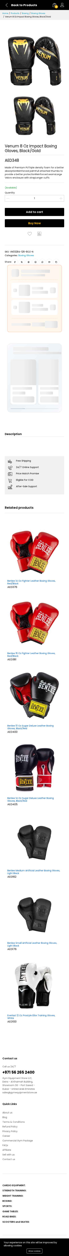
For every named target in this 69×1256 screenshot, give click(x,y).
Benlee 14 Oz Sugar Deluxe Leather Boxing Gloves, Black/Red (30, 799)
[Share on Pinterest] (29, 262)
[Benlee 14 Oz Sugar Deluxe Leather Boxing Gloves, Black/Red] (34, 767)
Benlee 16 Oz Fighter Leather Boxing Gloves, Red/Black (31, 654)
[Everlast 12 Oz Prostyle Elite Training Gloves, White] (34, 985)
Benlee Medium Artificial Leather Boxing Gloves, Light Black (33, 872)
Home (5, 13)
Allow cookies (34, 1251)
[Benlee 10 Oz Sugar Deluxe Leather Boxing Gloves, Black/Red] (34, 695)
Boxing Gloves (38, 13)
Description (13, 434)
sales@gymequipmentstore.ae (19, 1092)
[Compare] (39, 233)
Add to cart (34, 212)
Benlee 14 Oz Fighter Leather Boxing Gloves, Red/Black (31, 582)
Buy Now (34, 223)
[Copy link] (56, 262)
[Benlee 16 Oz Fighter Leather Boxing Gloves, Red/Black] (34, 623)
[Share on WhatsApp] (42, 262)
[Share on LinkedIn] (35, 262)
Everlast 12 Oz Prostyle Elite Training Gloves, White (31, 1017)
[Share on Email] (49, 262)
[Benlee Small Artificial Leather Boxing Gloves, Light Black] (34, 912)
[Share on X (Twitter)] (22, 262)
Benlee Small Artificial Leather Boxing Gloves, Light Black (32, 944)
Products (15, 13)
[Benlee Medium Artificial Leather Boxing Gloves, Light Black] (34, 840)
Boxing (25, 13)
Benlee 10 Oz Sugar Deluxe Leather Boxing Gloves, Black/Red (30, 727)
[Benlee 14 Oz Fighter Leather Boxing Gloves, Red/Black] (34, 550)
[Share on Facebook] (15, 262)
